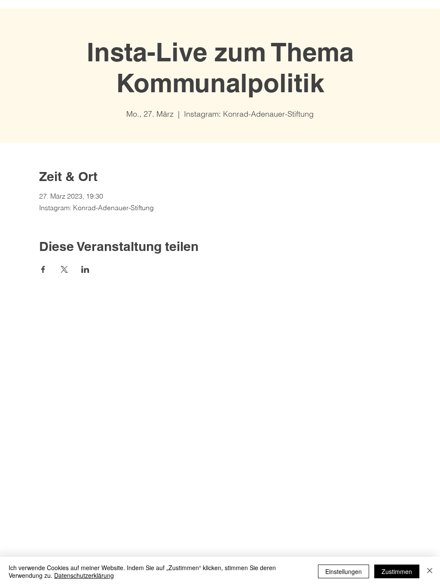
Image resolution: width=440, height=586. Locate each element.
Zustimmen (397, 571)
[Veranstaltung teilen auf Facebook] (43, 269)
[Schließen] (430, 571)
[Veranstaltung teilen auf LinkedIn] (85, 269)
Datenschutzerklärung (84, 575)
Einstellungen (343, 571)
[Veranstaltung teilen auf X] (64, 269)
